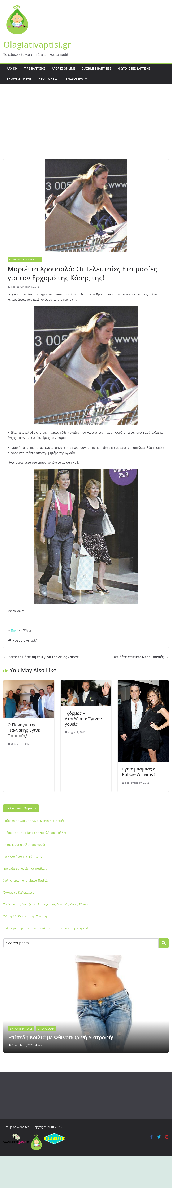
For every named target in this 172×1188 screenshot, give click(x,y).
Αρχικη (12, 68)
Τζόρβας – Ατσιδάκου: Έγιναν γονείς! (83, 718)
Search (164, 943)
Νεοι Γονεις (47, 78)
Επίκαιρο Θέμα (46, 1028)
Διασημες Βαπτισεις (96, 68)
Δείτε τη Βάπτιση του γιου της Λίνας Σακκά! (43, 657)
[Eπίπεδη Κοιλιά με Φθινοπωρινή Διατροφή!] (86, 957)
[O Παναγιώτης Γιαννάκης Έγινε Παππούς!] (28, 683)
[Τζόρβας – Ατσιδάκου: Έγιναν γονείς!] (86, 683)
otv (40, 1045)
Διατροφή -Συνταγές (21, 1028)
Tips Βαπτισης (34, 68)
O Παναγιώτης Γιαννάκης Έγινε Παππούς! (24, 730)
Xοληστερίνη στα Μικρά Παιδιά (25, 880)
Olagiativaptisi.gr (37, 44)
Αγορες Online (63, 68)
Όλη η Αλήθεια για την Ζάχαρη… (26, 916)
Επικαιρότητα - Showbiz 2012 (25, 259)
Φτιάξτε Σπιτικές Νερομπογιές (139, 657)
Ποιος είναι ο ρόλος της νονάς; (25, 845)
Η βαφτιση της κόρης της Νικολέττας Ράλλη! (34, 833)
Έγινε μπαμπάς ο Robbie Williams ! (138, 771)
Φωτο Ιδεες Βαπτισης (134, 68)
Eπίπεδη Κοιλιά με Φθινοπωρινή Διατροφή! (33, 821)
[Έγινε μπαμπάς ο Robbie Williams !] (143, 683)
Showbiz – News (19, 78)
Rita (13, 286)
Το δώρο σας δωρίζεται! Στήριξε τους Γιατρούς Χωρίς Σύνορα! (46, 904)
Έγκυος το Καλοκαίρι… (19, 892)
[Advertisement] (86, 127)
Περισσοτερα (73, 78)
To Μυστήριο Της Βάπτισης (22, 857)
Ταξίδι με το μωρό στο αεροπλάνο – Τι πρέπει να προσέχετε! (45, 928)
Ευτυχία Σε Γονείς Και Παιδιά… (25, 868)
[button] (85, 79)
